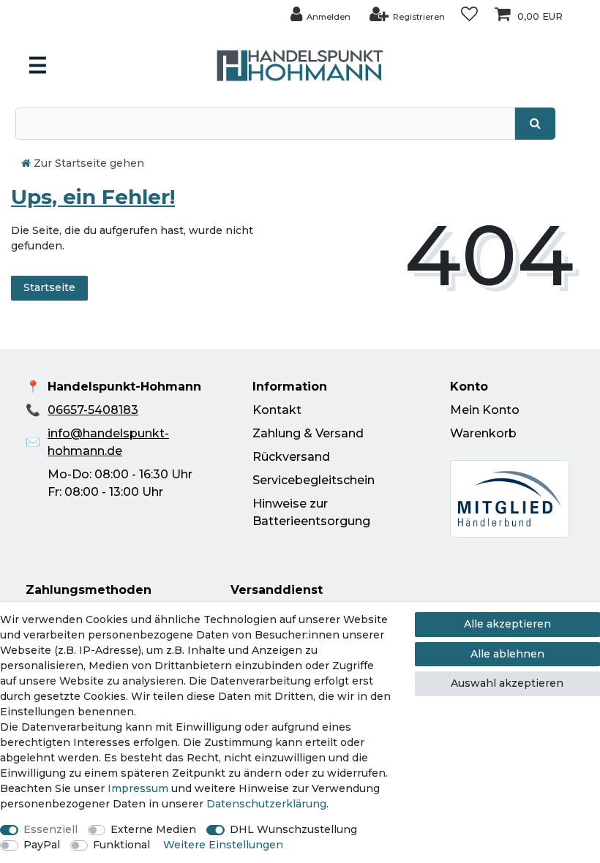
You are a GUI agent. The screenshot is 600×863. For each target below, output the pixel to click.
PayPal (41, 844)
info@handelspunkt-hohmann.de (108, 442)
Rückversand (291, 457)
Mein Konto (485, 410)
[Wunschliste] (469, 14)
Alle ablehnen (507, 653)
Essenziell (50, 829)
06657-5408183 (93, 410)
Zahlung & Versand (308, 433)
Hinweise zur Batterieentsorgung (311, 512)
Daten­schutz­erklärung (266, 803)
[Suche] (535, 124)
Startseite (49, 287)
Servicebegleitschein (313, 480)
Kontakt (276, 410)
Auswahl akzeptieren (507, 683)
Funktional (121, 844)
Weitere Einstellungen (223, 844)
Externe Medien (153, 829)
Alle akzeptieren (507, 623)
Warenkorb (483, 433)
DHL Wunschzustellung (293, 829)
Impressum (138, 788)
